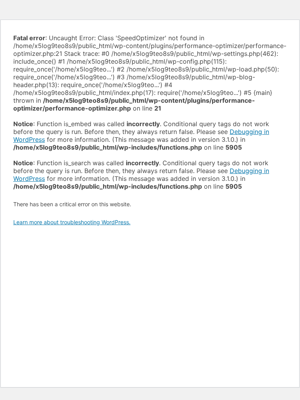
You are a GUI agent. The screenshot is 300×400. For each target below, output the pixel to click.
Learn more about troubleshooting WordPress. (71, 222)
